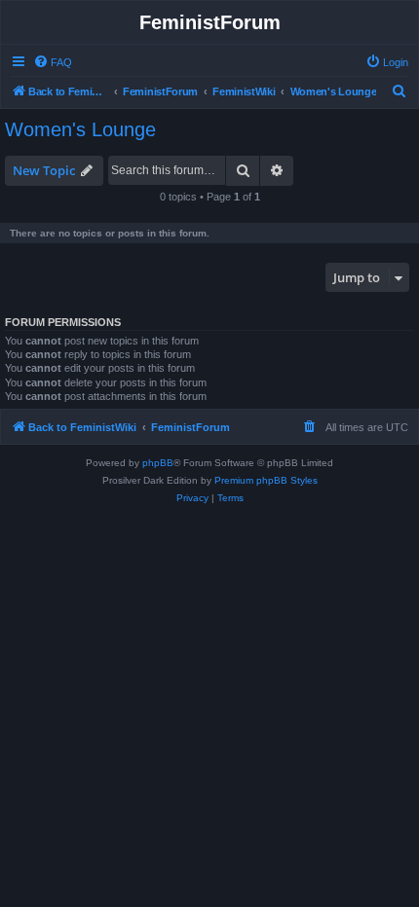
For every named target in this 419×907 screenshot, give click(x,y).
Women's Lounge (80, 129)
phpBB (157, 462)
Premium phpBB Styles (266, 480)
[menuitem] (52, 62)
